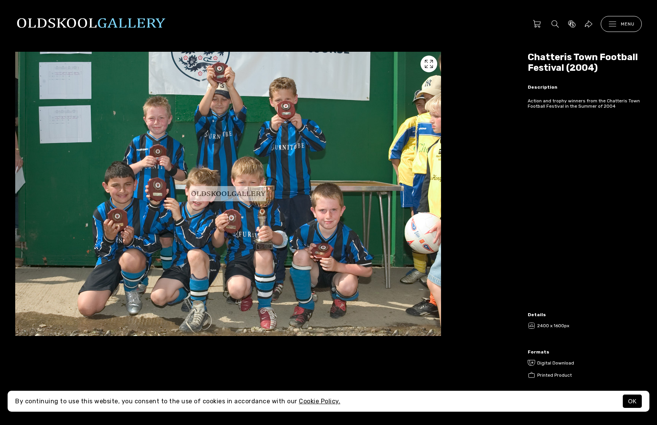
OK (632, 401)
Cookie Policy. (319, 401)
